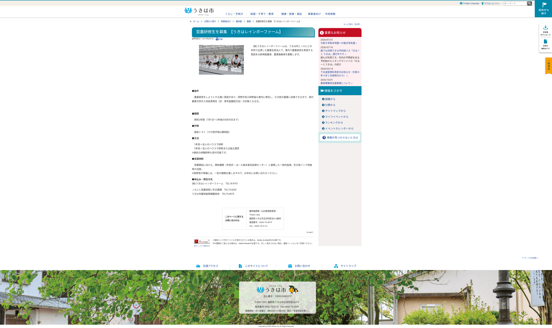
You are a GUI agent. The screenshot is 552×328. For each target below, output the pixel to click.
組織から (330, 99)
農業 (249, 21)
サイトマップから (335, 110)
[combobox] (515, 3)
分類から (330, 105)
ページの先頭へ (531, 258)
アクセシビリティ (492, 3)
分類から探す (210, 21)
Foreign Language (470, 3)
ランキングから (334, 122)
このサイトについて (256, 265)
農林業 (239, 21)
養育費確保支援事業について (336, 83)
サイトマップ (348, 265)
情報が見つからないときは (342, 137)
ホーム (196, 21)
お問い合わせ (302, 265)
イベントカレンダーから (339, 128)
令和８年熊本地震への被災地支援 (338, 43)
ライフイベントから (336, 116)
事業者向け (226, 21)
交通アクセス (210, 265)
